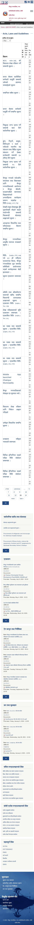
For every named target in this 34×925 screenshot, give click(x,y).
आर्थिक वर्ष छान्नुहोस (7, 38)
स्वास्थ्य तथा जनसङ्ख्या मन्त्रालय (11, 777)
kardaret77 (8, 751)
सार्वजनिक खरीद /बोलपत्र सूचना (12, 883)
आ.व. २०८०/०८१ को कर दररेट (14, 711)
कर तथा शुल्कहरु (8, 889)
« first (7, 489)
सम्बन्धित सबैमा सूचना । (11, 93)
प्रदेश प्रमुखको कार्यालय (8, 810)
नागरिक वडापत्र (7, 906)
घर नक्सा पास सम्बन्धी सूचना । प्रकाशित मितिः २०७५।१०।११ (12, 329)
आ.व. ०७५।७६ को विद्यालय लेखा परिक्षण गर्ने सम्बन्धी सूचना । (12, 63)
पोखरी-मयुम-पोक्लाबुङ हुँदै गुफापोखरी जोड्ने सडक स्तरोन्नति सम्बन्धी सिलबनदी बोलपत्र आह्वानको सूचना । (12, 212)
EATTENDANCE (7, 849)
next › (13, 498)
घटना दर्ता (6, 900)
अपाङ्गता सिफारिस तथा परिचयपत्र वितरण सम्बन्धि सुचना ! (12, 226)
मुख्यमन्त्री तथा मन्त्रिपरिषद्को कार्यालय (12, 816)
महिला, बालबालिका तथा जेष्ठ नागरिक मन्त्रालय (13, 783)
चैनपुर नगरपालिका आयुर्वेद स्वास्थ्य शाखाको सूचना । (12, 242)
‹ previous (17, 489)
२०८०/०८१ (6, 571)
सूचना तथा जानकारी (10, 27)
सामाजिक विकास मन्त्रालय (9, 828)
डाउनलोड (5, 909)
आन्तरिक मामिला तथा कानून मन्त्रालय (11, 819)
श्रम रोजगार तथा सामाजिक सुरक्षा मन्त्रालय (13, 798)
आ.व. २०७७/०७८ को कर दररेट (14, 742)
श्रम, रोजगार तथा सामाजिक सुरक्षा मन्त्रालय (13, 780)
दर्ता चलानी (5, 855)
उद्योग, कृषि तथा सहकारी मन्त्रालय (11, 831)
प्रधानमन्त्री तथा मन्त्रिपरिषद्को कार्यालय (12, 789)
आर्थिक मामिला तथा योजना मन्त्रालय (11, 822)
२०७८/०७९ (6, 731)
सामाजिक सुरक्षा (7, 903)
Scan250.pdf (9, 735)
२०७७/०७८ (6, 747)
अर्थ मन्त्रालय (6, 792)
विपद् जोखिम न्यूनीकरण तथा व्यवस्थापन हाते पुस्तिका (15, 585)
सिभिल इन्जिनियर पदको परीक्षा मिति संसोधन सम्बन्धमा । (12, 458)
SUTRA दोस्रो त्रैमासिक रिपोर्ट (11, 603)
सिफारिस (5, 858)
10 (26, 492)
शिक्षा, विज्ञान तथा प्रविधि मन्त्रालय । (12, 774)
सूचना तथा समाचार (8, 880)
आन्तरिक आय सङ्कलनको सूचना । (11, 528)
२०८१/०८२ (6, 683)
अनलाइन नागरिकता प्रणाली (9, 861)
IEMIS (4, 864)
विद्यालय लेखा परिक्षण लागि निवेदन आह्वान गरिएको (12, 409)
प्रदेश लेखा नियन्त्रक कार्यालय (10, 834)
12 (15, 495)
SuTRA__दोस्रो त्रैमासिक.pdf (13, 611)
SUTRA (5, 846)
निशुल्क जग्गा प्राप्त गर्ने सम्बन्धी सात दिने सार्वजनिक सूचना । (12, 128)
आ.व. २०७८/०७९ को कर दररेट (14, 726)
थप (6, 503)
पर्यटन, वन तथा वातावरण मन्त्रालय (11, 825)
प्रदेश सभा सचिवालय (8, 813)
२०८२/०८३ (6, 589)
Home (3, 27)
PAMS (4, 852)
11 (9, 495)
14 (26, 495)
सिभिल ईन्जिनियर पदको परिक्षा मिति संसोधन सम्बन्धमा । (12, 474)
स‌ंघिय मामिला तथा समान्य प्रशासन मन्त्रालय (13, 771)
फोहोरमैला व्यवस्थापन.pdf (11, 687)
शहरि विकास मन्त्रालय (8, 795)
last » (21, 498)
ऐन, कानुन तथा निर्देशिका (10, 886)
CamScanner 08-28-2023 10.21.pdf (16, 719)
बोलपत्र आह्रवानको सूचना (13, 24)
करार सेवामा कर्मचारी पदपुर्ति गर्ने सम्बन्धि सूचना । (12, 112)
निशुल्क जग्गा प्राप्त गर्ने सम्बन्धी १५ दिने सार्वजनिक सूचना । (12, 164)
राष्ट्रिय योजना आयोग (8, 786)
